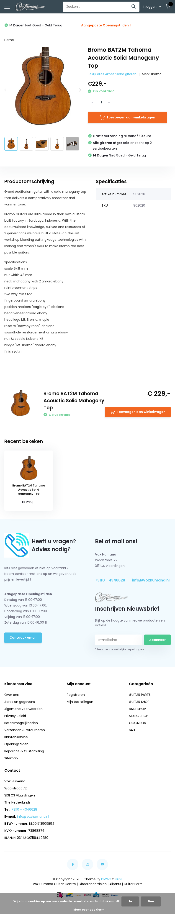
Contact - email (23, 637)
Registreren (76, 694)
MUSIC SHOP (138, 716)
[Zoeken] (133, 7)
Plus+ (119, 879)
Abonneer (157, 639)
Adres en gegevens (19, 701)
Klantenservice (16, 737)
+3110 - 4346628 (110, 580)
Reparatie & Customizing (24, 751)
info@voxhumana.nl (151, 580)
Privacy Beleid (15, 716)
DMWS (106, 879)
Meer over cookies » (88, 909)
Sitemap (11, 758)
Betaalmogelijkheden (21, 723)
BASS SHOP (137, 709)
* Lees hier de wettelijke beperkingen (119, 649)
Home (9, 40)
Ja (130, 901)
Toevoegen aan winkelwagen (130, 117)
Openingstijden (16, 744)
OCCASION (137, 723)
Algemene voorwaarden (23, 709)
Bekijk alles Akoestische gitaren (112, 74)
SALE (132, 730)
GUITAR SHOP (139, 701)
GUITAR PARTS (140, 694)
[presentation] (6, 90)
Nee (151, 901)
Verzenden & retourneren (24, 730)
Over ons (11, 694)
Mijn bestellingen (80, 701)
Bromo (156, 74)
